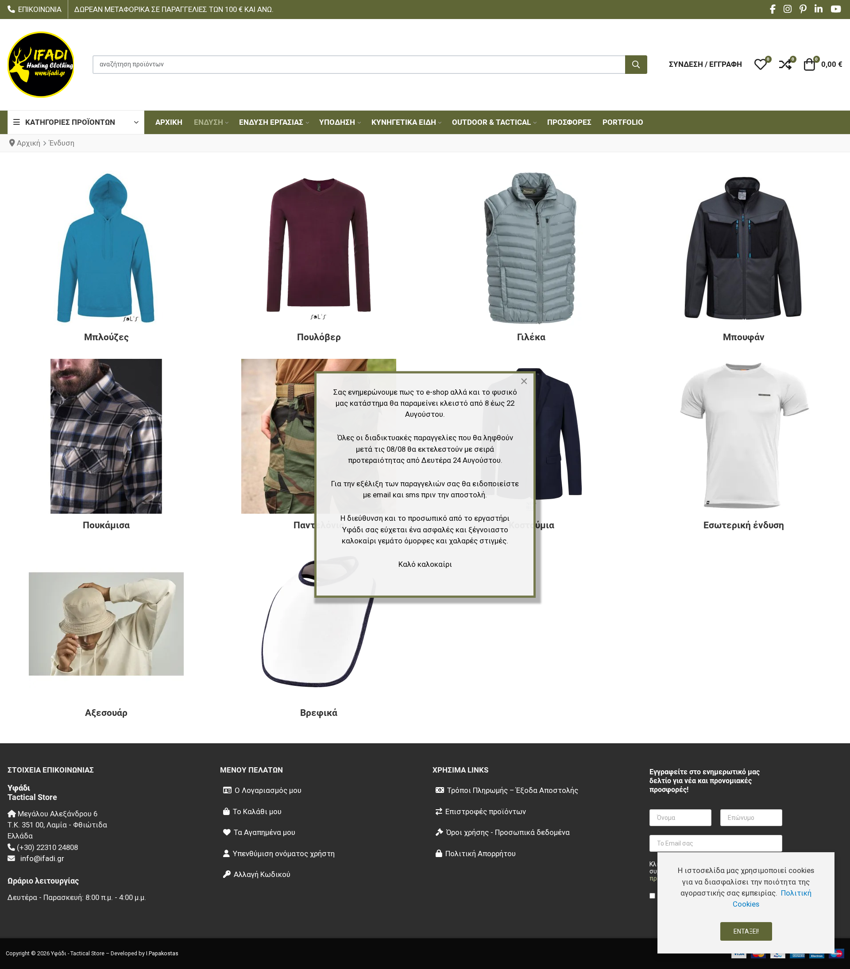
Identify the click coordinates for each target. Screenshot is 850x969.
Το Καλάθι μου (257, 811)
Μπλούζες (106, 337)
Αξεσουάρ (106, 713)
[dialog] (746, 903)
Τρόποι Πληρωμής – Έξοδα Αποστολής (512, 790)
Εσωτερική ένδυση (743, 525)
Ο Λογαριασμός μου (268, 790)
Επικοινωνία (40, 9)
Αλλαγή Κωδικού (262, 874)
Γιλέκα (531, 337)
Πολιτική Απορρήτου (480, 853)
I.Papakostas (162, 953)
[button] (760, 64)
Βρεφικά (318, 713)
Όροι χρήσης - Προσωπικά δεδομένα (508, 832)
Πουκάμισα (106, 525)
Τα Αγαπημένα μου (264, 832)
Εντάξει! (746, 931)
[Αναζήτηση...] (636, 64)
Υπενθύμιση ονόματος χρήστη (284, 853)
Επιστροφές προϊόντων (485, 811)
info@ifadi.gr (42, 858)
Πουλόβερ (319, 337)
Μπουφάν (744, 337)
